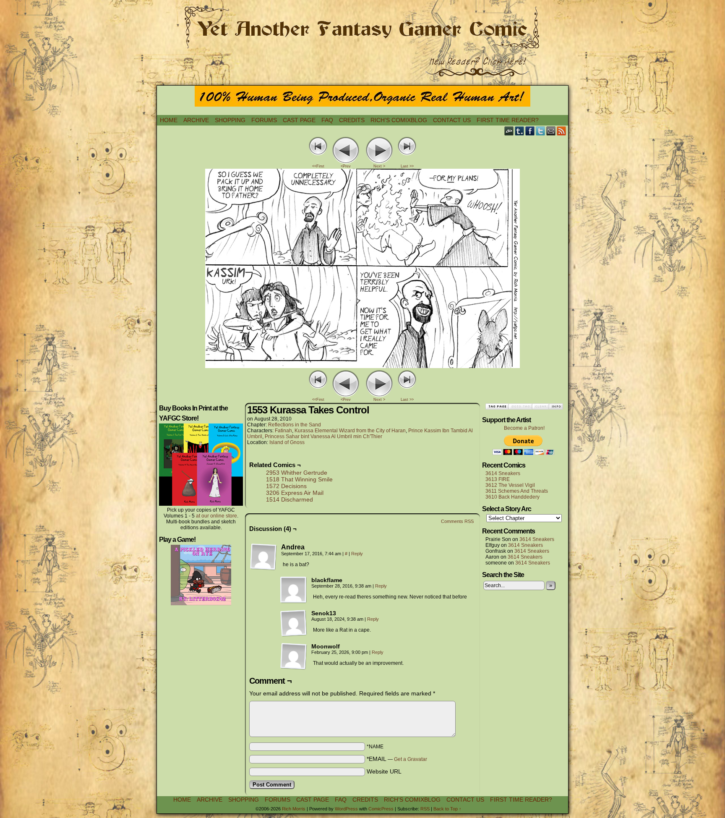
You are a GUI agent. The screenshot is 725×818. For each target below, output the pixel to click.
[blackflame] (293, 590)
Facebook (530, 130)
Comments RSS (457, 521)
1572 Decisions (286, 486)
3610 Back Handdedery (512, 497)
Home (168, 120)
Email (551, 130)
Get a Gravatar (410, 759)
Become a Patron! (524, 428)
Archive (196, 120)
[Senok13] (293, 623)
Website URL (384, 771)
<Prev (346, 166)
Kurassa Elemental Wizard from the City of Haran (350, 431)
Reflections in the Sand (294, 425)
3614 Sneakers (502, 473)
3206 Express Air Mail (294, 492)
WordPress (346, 808)
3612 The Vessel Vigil (510, 485)
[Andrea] (263, 557)
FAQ (327, 120)
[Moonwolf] (293, 656)
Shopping (230, 120)
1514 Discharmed (289, 499)
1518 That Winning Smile (299, 479)
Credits (352, 120)
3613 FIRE (497, 479)
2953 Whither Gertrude (296, 472)
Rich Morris (293, 808)
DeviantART (509, 130)
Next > (379, 166)
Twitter (540, 130)
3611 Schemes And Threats (516, 491)
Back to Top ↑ (447, 808)
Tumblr (519, 130)
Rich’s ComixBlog (398, 120)
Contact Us (452, 120)
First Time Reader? (508, 120)
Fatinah (283, 431)
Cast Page (299, 120)
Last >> (407, 166)
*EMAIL (397, 758)
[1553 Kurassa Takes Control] (362, 366)
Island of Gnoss (287, 442)
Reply (357, 553)
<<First (318, 166)
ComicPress (381, 808)
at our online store (216, 516)
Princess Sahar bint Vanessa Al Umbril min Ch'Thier (323, 436)
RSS (561, 130)
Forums (264, 120)
